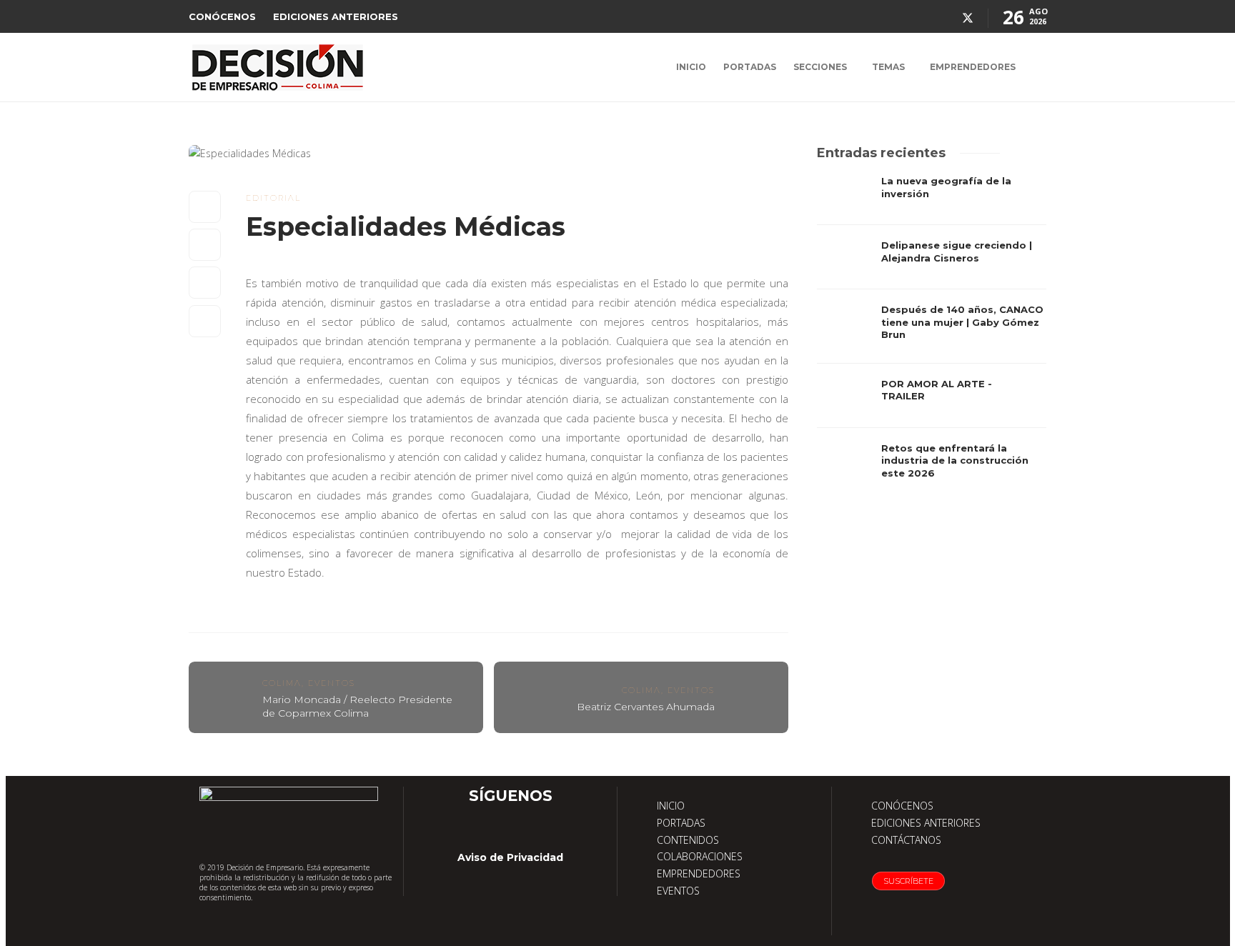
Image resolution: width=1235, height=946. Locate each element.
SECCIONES (820, 66)
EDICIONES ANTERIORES (335, 16)
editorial (273, 198)
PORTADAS (749, 66)
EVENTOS (678, 890)
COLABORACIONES (700, 856)
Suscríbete (908, 881)
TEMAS (888, 66)
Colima (282, 683)
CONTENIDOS (688, 840)
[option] (931, 333)
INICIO (691, 66)
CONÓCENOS (222, 16)
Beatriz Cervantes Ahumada (646, 706)
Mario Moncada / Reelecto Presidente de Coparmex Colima (357, 706)
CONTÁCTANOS (906, 840)
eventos (331, 683)
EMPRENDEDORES (973, 66)
